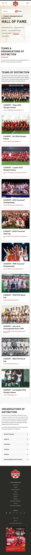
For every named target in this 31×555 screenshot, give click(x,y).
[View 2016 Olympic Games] (15, 124)
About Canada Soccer (16, 482)
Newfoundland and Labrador (13, 459)
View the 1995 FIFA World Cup (10, 300)
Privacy (15, 520)
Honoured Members (19, 27)
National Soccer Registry (15, 505)
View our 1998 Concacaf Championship (13, 269)
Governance (15, 484)
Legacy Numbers (6, 36)
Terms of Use (15, 518)
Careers (15, 487)
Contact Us (15, 494)
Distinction (16, 33)
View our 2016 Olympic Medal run (11, 141)
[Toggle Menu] (27, 3)
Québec (6, 454)
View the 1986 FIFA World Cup (10, 363)
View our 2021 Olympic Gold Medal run (12, 110)
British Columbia (9, 434)
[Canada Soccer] (15, 4)
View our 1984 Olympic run (9, 395)
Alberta (6, 439)
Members (15, 498)
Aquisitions (4, 30)
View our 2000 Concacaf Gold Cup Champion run (15, 236)
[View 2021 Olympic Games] (15, 93)
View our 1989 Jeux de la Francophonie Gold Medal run (14, 332)
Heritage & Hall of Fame (7, 27)
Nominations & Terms (7, 33)
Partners (15, 496)
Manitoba (7, 444)
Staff (15, 491)
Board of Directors (15, 489)
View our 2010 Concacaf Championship (13, 205)
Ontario (6, 449)
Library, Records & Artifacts (14, 30)
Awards (15, 503)
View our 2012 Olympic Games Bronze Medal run (15, 172)
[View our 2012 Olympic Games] (15, 156)
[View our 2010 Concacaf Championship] (15, 188)
